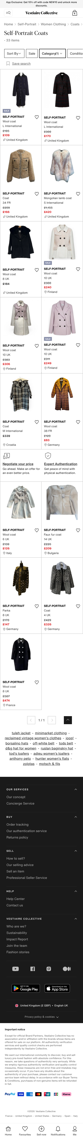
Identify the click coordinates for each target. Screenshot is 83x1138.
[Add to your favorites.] (36, 117)
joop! (70, 738)
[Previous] (31, 720)
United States (42, 1116)
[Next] (52, 720)
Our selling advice (20, 864)
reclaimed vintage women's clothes (33, 738)
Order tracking (17, 824)
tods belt (66, 743)
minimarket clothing (51, 733)
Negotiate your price (18, 463)
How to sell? (15, 858)
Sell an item (15, 871)
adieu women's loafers (51, 753)
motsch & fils (49, 763)
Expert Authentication (60, 463)
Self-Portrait (27, 24)
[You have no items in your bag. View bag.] (75, 13)
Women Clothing (53, 24)
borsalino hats (16, 743)
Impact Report (17, 939)
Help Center (15, 898)
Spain (67, 1116)
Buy (9, 817)
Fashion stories (17, 952)
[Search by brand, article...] (8, 13)
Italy (75, 1116)
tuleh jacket (21, 733)
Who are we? (16, 926)
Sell (10, 851)
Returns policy (17, 837)
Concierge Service (20, 803)
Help (10, 891)
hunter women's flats (52, 758)
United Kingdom (23, 1116)
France (8, 1116)
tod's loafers (19, 753)
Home (8, 24)
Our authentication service (26, 830)
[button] (75, 13)
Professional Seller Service (26, 877)
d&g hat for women (20, 748)
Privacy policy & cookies (40, 1017)
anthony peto (20, 758)
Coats (75, 24)
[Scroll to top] (68, 720)
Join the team (16, 945)
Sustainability (16, 932)
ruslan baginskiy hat (57, 748)
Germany (57, 1116)
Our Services (17, 789)
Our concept (15, 796)
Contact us (14, 905)
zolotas (28, 763)
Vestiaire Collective (24, 919)
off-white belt (43, 743)
